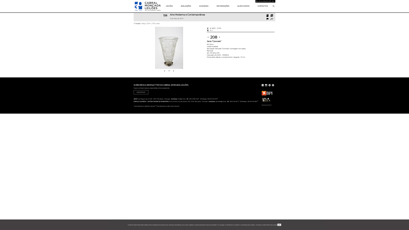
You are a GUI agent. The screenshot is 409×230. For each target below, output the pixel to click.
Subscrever (141, 92)
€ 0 (209, 30)
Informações (223, 6)
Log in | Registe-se (263, 1)
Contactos (263, 6)
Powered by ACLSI (266, 105)
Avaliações (186, 6)
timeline (271, 18)
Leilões (169, 6)
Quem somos (243, 6)
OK (279, 225)
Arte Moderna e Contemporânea (187, 14)
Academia (203, 6)
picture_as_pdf (271, 15)
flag (267, 18)
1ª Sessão (137, 23)
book (267, 15)
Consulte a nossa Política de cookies (266, 225)
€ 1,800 (214, 28)
